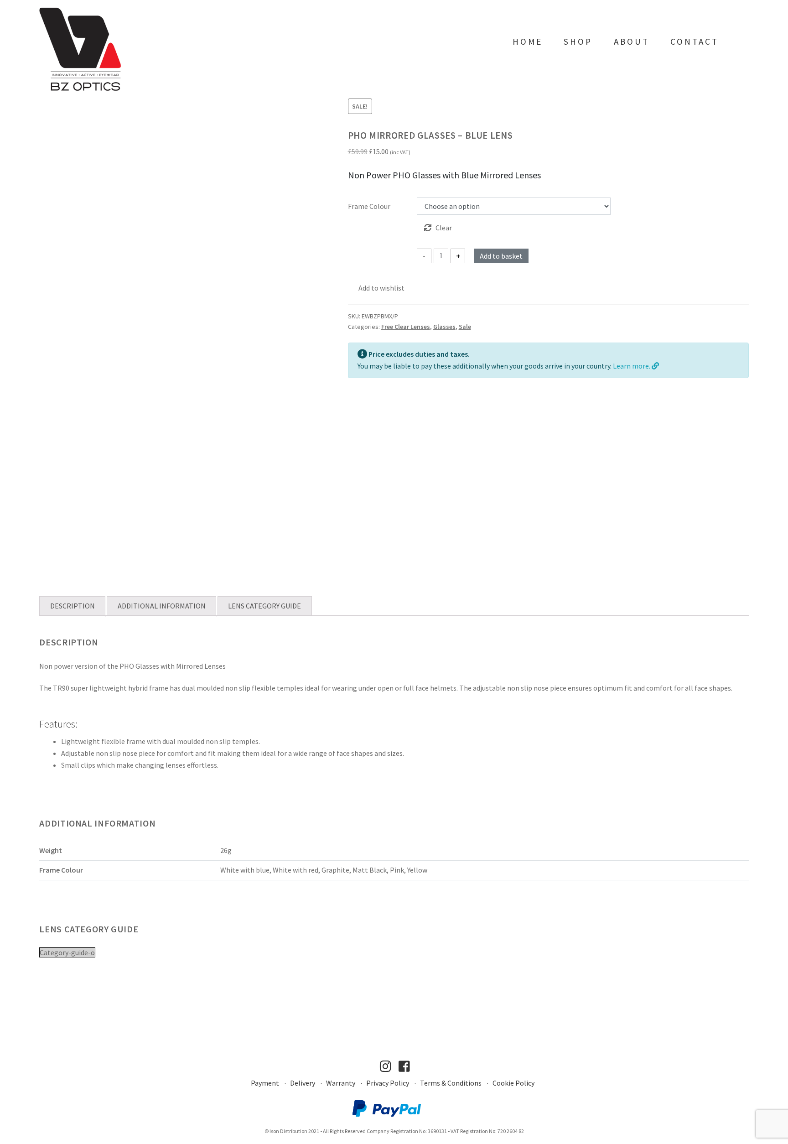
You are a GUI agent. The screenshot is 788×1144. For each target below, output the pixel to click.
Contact (694, 41)
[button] (376, 288)
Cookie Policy (513, 1082)
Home (528, 41)
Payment (265, 1082)
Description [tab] (72, 605)
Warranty (340, 1082)
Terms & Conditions (451, 1082)
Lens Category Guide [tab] (264, 605)
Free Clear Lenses (405, 326)
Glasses (444, 326)
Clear (443, 227)
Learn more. (632, 365)
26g (226, 850)
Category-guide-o (67, 952)
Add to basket (501, 255)
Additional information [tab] (162, 605)
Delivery (302, 1082)
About (631, 41)
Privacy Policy (387, 1082)
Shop (578, 41)
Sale (465, 326)
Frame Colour (369, 206)
